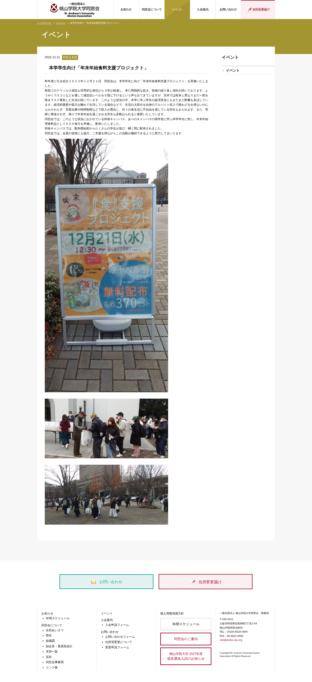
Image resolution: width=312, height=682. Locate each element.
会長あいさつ (55, 630)
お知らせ (47, 613)
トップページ (44, 23)
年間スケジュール (58, 618)
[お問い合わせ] (228, 9)
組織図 (50, 640)
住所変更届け (210, 582)
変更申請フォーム (117, 647)
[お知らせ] (126, 9)
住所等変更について (118, 642)
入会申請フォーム (117, 625)
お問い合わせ (110, 582)
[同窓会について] (151, 9)
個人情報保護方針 (172, 613)
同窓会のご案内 (186, 639)
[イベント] (177, 9)
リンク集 (52, 667)
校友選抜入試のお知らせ (186, 656)
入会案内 (107, 620)
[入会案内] (202, 9)
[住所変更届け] (258, 9)
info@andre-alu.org (231, 640)
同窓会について (51, 625)
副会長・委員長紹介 (59, 646)
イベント (60, 23)
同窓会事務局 (55, 662)
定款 (49, 656)
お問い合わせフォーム (120, 636)
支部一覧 (52, 651)
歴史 (49, 635)
